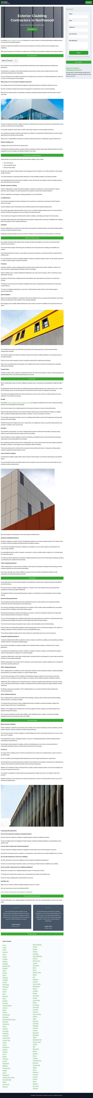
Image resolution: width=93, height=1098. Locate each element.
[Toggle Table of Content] (15, 61)
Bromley (35, 993)
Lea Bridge (35, 954)
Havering (35, 1076)
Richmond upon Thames (9, 1019)
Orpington (35, 1083)
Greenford (5, 963)
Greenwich (35, 1012)
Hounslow (5, 1003)
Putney (4, 1054)
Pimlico (4, 1072)
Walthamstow (36, 986)
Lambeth (35, 963)
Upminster (35, 1088)
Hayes (4, 970)
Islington (5, 1070)
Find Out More (32, 578)
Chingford (35, 991)
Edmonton (5, 1086)
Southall (5, 973)
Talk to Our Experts (32, 720)
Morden (35, 974)
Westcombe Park (37, 1039)
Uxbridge (5, 959)
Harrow (4, 949)
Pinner (2, 891)
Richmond (5, 1021)
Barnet (4, 998)
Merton (34, 970)
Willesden (5, 996)
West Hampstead (7, 1005)
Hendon (5, 989)
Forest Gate (36, 1007)
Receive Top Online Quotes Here (32, 896)
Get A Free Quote (32, 934)
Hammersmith (6, 1014)
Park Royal (5, 987)
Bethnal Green (36, 961)
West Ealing (6, 984)
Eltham (34, 1056)
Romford (35, 1079)
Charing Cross (6, 1068)
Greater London (37, 1042)
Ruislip (6, 891)
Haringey (5, 1049)
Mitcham (35, 988)
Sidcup (34, 1070)
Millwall (35, 1002)
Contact (89, 2)
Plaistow (35, 1016)
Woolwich (35, 1053)
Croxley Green (12, 891)
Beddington (36, 1035)
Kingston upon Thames (9, 1077)
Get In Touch (32, 378)
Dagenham (36, 1072)
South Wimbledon (37, 956)
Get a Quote (31, 29)
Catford (35, 1037)
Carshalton (35, 1023)
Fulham (5, 1042)
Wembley (5, 968)
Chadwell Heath (37, 1060)
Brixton (34, 967)
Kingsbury (5, 977)
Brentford (5, 1001)
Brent (4, 994)
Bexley (34, 1081)
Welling (35, 1067)
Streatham (35, 979)
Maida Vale (5, 1017)
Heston (4, 991)
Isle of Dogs (36, 1005)
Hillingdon (5, 980)
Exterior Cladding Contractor (14, 40)
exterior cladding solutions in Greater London (18, 402)
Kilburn (4, 1010)
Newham (35, 1030)
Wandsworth (6, 1063)
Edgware (5, 961)
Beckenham (36, 1049)
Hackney (35, 951)
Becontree (35, 1063)
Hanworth (5, 1028)
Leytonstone (36, 995)
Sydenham (35, 1021)
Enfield (4, 1082)
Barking (35, 1051)
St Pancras (5, 1059)
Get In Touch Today (32, 55)
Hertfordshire (29, 891)
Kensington (6, 1031)
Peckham (35, 981)
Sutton (34, 1018)
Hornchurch (36, 1086)
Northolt (5, 956)
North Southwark (37, 944)
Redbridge (35, 1025)
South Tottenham (7, 1079)
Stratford (35, 998)
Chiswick (5, 1007)
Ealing (4, 975)
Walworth (35, 958)
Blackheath (36, 1032)
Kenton (4, 954)
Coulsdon (35, 1058)
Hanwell (5, 982)
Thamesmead (36, 1065)
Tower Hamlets (36, 984)
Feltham (5, 1012)
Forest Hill (35, 1009)
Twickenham (6, 1024)
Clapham (35, 949)
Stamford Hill (6, 1084)
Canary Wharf (36, 1000)
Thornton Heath (37, 1014)
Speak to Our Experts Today (32, 237)
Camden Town (6, 1038)
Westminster (6, 1075)
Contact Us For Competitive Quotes (32, 155)
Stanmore (5, 952)
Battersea (5, 1065)
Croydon (35, 1044)
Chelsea (5, 1061)
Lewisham (35, 1028)
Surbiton (35, 947)
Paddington (6, 1033)
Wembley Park (6, 966)
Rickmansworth (21, 891)
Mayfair (4, 1056)
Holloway (5, 1052)
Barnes (4, 1026)
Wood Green (6, 1047)
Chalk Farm (6, 1035)
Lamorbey (35, 1074)
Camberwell (36, 965)
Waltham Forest (37, 972)
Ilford (34, 1046)
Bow (34, 977)
